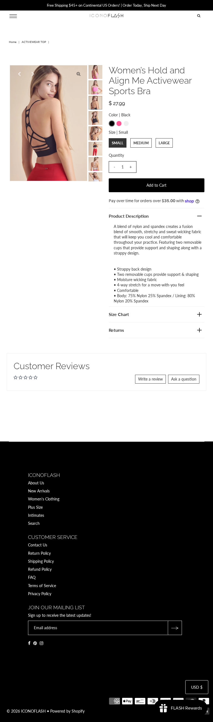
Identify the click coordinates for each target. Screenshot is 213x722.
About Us (36, 483)
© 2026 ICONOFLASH (26, 711)
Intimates (36, 515)
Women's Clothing (43, 499)
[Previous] (18, 74)
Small (117, 143)
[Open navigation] (13, 16)
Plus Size (35, 507)
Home (12, 41)
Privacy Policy (39, 593)
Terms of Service (42, 585)
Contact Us (37, 545)
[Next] (32, 74)
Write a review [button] (150, 379)
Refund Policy (40, 569)
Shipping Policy (41, 561)
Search (34, 523)
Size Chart (119, 314)
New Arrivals (39, 491)
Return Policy (39, 553)
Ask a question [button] (183, 379)
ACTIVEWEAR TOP (34, 41)
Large (164, 143)
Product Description (129, 216)
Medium (141, 143)
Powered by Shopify (67, 711)
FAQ (32, 577)
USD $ (196, 687)
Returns (116, 330)
